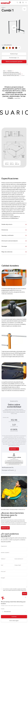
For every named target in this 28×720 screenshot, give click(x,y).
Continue (14, 616)
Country (2, 608)
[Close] (25, 597)
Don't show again (14, 620)
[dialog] (14, 360)
